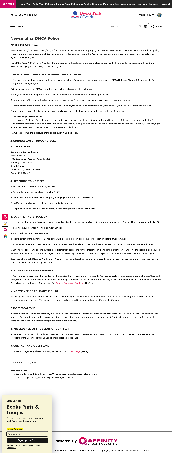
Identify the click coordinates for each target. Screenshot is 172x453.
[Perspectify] (5, 223)
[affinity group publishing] (5, 229)
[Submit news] (5, 217)
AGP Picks (8, 4)
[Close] (49, 398)
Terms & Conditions (88, 450)
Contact (145, 450)
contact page (73, 351)
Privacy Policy (132, 450)
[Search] (140, 26)
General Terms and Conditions (70, 283)
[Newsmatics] (5, 236)
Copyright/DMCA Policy (111, 450)
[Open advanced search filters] (146, 26)
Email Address (15, 429)
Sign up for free (27, 440)
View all (166, 4)
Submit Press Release (65, 450)
